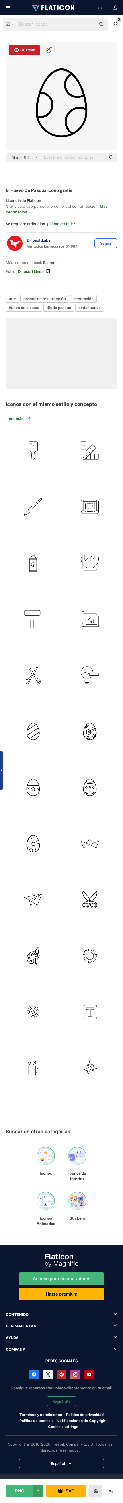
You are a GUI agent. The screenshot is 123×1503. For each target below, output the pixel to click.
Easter (49, 262)
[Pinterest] (61, 1374)
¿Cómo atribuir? (61, 223)
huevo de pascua (24, 307)
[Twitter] (48, 1374)
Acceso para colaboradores (61, 1278)
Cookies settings (63, 1427)
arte (12, 298)
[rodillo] (33, 619)
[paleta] (90, 451)
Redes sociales (61, 1361)
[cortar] (90, 900)
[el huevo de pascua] (33, 731)
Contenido (17, 1314)
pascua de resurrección (44, 298)
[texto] (90, 1012)
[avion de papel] (33, 900)
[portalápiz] (33, 1068)
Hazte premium (61, 1294)
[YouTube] (89, 1374)
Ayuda (12, 1337)
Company (15, 1349)
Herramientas (21, 1326)
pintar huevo (89, 307)
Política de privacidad (85, 1414)
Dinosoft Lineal (31, 271)
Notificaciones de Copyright (82, 1420)
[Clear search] (88, 24)
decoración (83, 298)
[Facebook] (34, 1374)
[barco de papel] (90, 844)
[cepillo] (33, 451)
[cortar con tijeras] (33, 675)
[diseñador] (90, 507)
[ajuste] (90, 956)
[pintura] (90, 563)
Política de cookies (36, 1420)
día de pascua (59, 307)
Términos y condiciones (40, 1414)
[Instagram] (75, 1374)
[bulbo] (90, 675)
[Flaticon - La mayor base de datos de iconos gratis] (53, 8)
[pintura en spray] (33, 563)
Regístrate (61, 1401)
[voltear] (90, 1068)
